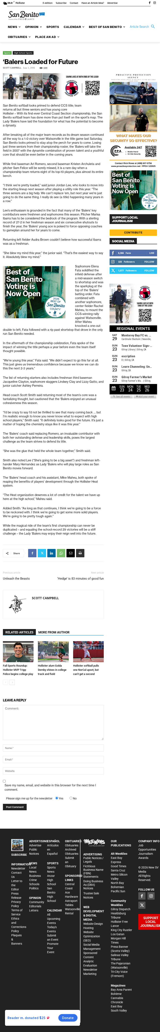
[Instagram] (154, 3)
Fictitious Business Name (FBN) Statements (93, 871)
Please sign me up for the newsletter (29, 798)
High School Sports (23, 52)
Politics (34, 888)
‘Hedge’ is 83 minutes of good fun (80, 578)
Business (35, 875)
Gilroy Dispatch (120, 909)
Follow (149, 261)
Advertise (35, 845)
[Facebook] (149, 3)
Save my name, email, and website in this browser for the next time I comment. (50, 787)
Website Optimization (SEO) (91, 936)
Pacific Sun (118, 891)
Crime (33, 880)
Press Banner (119, 946)
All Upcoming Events (53, 919)
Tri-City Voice (119, 971)
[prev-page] (5, 682)
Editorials (35, 906)
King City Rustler (121, 930)
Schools (34, 884)
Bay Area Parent (121, 989)
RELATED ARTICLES (19, 632)
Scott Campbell (12, 67)
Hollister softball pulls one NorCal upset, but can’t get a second (86, 670)
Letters (33, 910)
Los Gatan (117, 934)
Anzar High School (51, 880)
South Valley (119, 1010)
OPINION (35, 898)
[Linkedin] (51, 553)
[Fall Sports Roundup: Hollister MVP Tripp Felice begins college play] (18, 651)
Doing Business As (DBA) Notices (93, 885)
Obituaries (71, 845)
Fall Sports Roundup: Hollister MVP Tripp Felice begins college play (18, 670)
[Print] (80, 553)
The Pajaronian (120, 963)
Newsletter (18, 868)
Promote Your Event (52, 948)
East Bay (116, 1006)
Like (151, 252)
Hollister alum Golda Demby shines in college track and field (52, 670)
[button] (143, 27)
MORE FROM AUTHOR (54, 632)
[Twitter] (42, 553)
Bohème (116, 994)
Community (36, 902)
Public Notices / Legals (93, 859)
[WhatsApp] (61, 553)
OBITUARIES (73, 841)
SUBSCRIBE (19, 854)
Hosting (88, 928)
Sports (7, 52)
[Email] (70, 553)
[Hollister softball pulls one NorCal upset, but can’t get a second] (88, 651)
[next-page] (12, 682)
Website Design (93, 923)
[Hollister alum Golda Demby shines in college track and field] (53, 651)
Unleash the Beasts (16, 578)
